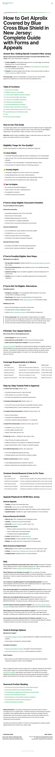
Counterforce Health (9, 346)
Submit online (16, 507)
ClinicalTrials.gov (28, 299)
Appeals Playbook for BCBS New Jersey (16, 111)
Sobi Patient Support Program (13, 637)
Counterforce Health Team (11, 12)
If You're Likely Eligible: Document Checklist (17, 94)
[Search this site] (52, 3)
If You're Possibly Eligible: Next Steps (15, 97)
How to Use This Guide (11, 89)
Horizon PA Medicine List (47, 367)
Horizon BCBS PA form (17, 427)
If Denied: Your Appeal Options (14, 102)
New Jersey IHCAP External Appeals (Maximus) (18, 689)
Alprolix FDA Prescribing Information (15, 694)
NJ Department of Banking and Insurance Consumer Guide (22, 692)
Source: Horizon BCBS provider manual (29, 568)
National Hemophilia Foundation (14, 649)
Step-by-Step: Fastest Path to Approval (16, 107)
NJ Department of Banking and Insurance (22, 551)
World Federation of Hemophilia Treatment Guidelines (20, 697)
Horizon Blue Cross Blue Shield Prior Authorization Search (21, 687)
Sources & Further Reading (12, 116)
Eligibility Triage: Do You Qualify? (14, 92)
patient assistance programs (18, 312)
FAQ (6, 114)
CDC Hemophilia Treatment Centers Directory (18, 699)
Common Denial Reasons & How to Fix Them (18, 109)
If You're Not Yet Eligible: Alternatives (15, 99)
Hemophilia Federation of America (14, 651)
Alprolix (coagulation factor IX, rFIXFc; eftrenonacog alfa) (32, 12)
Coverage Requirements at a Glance (15, 104)
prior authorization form (18, 233)
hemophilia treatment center (40, 263)
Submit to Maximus (17, 524)
